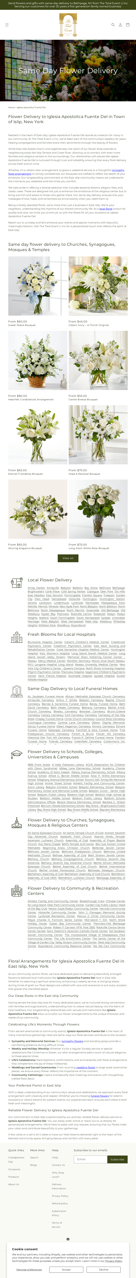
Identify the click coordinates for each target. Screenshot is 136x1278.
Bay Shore (91, 587)
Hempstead (59, 598)
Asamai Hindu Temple (109, 836)
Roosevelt (99, 613)
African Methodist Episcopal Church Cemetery (95, 696)
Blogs (33, 1165)
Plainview (63, 613)
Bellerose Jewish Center (108, 847)
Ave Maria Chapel (49, 844)
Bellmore (105, 587)
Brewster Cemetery (92, 711)
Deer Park (106, 591)
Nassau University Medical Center (96, 664)
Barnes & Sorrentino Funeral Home (65, 703)
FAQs (55, 1157)
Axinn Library (36, 787)
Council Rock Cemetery (110, 718)
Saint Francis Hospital (52, 675)
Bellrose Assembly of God (69, 855)
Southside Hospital (80, 675)
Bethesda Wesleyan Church (106, 870)
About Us (13, 1184)
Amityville (53, 587)
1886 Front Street (39, 764)
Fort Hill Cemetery (58, 737)
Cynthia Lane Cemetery (73, 722)
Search (34, 1157)
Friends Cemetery (60, 741)
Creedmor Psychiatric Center (73, 645)
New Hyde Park (69, 606)
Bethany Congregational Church (72, 859)
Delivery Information (59, 1186)
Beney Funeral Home (103, 703)
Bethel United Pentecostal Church (62, 870)
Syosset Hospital (104, 675)
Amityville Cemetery (41, 700)
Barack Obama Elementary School (79, 802)
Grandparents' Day (16, 1159)
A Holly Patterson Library (68, 764)
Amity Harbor (36, 587)
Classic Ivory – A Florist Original (89, 325)
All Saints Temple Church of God (83, 832)
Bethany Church (38, 859)
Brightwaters (36, 591)
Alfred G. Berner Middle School (68, 775)
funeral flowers (100, 1095)
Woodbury (63, 625)
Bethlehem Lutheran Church (76, 877)
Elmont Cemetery (103, 726)
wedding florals (85, 1067)
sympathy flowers (72, 1041)
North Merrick (75, 610)
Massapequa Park (113, 602)
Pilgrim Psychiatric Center (44, 672)
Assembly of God (77, 840)
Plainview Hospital (72, 672)
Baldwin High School (80, 794)
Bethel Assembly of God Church (75, 866)
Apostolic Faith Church (76, 836)
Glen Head (42, 598)
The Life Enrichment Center (72, 938)
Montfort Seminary (78, 660)
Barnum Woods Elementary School (62, 805)
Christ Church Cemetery (80, 718)
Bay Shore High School (51, 809)
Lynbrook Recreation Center (56, 916)
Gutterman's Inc (114, 741)
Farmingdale (72, 595)
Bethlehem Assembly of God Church (87, 874)
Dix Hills (120, 591)
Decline (103, 1269)
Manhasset (92, 602)
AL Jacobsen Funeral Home (46, 696)
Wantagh (33, 621)
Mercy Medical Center (52, 660)
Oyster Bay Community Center (70, 923)
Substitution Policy (59, 1213)
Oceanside (92, 610)
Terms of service (57, 1224)
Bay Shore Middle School (82, 809)
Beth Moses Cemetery (65, 707)
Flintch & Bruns (83, 733)
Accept (66, 1269)
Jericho (32, 602)
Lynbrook (77, 602)
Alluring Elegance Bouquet (25, 548)
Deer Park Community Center (65, 904)
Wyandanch (78, 625)
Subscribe (117, 1159)
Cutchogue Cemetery (41, 722)
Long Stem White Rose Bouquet (89, 548)
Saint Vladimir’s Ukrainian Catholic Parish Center (77, 931)
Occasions (14, 1169)
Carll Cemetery (74, 715)
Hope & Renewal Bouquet (84, 473)
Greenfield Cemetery (87, 741)
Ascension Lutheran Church (46, 840)
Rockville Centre (81, 613)
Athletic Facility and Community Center (99, 783)
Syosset (105, 617)
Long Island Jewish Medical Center (94, 653)
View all (68, 558)
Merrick (42, 606)
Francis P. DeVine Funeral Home (93, 737)
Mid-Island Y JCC (95, 919)
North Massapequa (53, 610)
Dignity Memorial (113, 722)
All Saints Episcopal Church (45, 832)
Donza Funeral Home (41, 726)
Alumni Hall (92, 779)
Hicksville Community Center (57, 912)
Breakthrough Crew (92, 901)
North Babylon (89, 606)
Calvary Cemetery (52, 715)
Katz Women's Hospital (55, 653)
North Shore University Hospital (105, 668)
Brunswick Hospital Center (45, 642)
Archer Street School (58, 783)
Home (11, 107)
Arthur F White (66, 700)
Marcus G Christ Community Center (101, 916)
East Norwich (54, 595)
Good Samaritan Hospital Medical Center (83, 649)
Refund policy (60, 1203)
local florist (105, 208)
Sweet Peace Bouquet (22, 325)
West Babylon (50, 621)
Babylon (66, 587)
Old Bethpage (110, 610)
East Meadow (36, 595)
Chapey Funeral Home (49, 718)
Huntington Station (112, 598)
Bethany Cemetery (94, 707)
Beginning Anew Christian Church (66, 847)
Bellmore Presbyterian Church (81, 851)
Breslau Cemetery (65, 711)
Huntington (90, 598)
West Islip (91, 621)
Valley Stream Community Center (76, 942)
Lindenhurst (61, 602)
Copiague (93, 591)
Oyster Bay (48, 613)
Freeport (109, 595)
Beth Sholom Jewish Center (106, 855)
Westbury (105, 621)
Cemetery (91, 715)
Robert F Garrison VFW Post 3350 (74, 927)
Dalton (96, 722)
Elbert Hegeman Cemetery (74, 726)
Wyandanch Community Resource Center (64, 946)
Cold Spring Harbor (73, 591)
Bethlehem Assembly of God (45, 874)
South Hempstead (88, 617)
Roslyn (111, 613)
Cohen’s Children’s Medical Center (86, 642)
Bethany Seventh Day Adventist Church (66, 862)
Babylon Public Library (51, 794)
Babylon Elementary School (96, 787)
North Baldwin (108, 606)
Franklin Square (92, 595)
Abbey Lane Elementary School (80, 768)
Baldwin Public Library (87, 798)
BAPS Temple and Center (78, 844)
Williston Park (47, 625)
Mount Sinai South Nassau (108, 660)
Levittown (45, 602)
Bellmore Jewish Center (43, 851)
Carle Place (52, 591)
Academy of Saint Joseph (53, 772)
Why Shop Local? (58, 1174)
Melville (32, 606)
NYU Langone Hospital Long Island (50, 664)
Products (13, 1176)
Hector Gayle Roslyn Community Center (73, 908)
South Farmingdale (62, 617)
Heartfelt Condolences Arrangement (31, 399)
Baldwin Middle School (55, 798)
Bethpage (118, 587)
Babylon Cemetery (91, 700)
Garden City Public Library (101, 904)
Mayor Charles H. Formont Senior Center (55, 919)
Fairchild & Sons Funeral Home (97, 730)
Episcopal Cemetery (61, 730)
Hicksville (74, 598)
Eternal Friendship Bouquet (25, 473)
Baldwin (78, 587)
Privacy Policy (113, 1261)
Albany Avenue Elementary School (93, 772)
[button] (7, 24)
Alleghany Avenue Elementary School (60, 779)
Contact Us (58, 1165)
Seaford (43, 617)
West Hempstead (72, 621)
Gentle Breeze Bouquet (83, 399)
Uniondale (118, 617)
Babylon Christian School (61, 787)
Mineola (53, 606)
